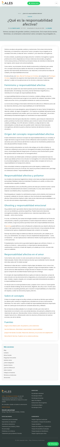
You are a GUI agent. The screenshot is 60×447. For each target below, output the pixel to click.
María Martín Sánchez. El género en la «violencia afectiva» (21, 336)
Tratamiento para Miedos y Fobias (11, 426)
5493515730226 (6, 407)
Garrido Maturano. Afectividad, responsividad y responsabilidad (23, 329)
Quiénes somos (8, 360)
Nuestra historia (8, 365)
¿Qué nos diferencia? (9, 367)
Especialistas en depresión (9, 422)
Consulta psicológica (37, 405)
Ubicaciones (7, 377)
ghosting (8, 226)
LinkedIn (49, 28)
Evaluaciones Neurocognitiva (39, 402)
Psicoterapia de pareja (37, 398)
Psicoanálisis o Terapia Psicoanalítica (41, 422)
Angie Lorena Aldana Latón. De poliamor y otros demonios (21, 326)
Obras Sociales (8, 355)
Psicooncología (6, 428)
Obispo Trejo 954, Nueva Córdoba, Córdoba (13, 412)
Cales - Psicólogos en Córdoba (10, 396)
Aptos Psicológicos (36, 400)
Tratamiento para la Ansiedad (9, 419)
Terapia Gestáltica (36, 424)
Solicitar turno (35, 3)
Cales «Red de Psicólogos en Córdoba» (27, 76)
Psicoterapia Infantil (37, 395)
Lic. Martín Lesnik (15, 28)
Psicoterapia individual (38, 393)
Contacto (6, 352)
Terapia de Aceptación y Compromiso (41, 426)
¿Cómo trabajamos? (9, 362)
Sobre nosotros (8, 370)
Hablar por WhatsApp (45, 437)
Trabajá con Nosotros (9, 372)
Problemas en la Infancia (8, 431)
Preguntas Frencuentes (10, 357)
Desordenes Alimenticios (8, 424)
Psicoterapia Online (37, 407)
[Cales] (7, 3)
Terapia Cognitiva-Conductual (39, 419)
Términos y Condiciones (10, 375)
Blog (5, 350)
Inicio (19, 13)
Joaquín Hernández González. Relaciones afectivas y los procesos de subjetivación (28, 332)
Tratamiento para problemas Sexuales (12, 433)
